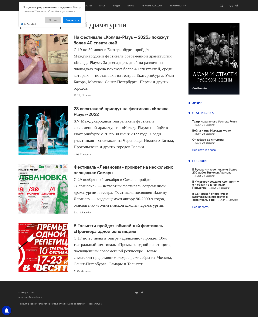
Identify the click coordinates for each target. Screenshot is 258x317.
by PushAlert (30, 24)
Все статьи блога (204, 150)
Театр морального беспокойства (214, 121)
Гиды (116, 5)
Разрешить (72, 20)
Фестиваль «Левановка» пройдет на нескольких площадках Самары (123, 169)
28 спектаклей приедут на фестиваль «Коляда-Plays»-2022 (122, 111)
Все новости (200, 207)
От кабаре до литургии (208, 139)
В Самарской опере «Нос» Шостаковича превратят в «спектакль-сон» (210, 197)
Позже (53, 20)
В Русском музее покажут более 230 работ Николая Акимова (214, 170)
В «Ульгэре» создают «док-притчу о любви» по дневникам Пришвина (215, 184)
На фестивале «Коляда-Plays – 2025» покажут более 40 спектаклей (121, 40)
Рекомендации (152, 5)
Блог (102, 5)
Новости (86, 5)
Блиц (130, 5)
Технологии (178, 5)
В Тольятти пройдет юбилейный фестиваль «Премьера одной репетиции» (118, 228)
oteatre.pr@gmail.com (30, 297)
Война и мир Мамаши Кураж (211, 130)
